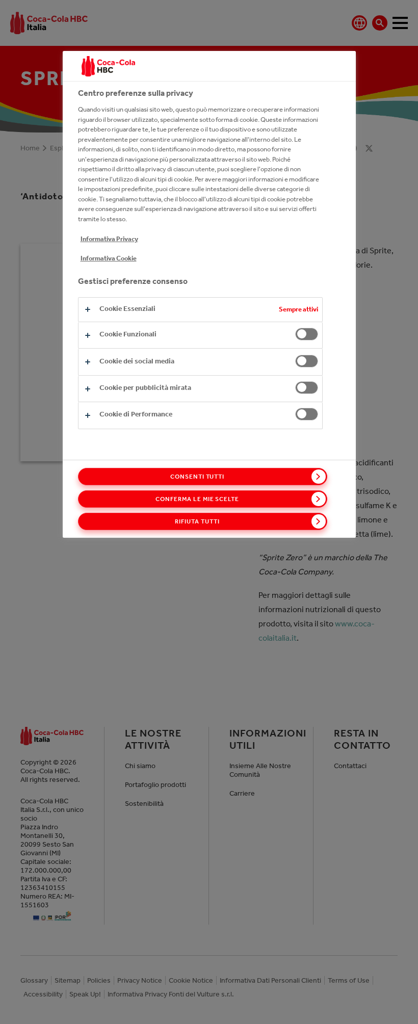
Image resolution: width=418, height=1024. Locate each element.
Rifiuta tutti (197, 521)
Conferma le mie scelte (197, 499)
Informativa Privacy (109, 239)
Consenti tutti (197, 476)
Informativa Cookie (109, 258)
